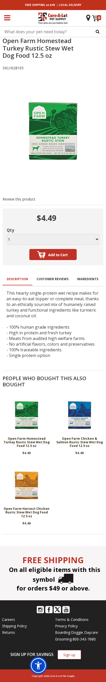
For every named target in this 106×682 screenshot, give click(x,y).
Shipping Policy (14, 625)
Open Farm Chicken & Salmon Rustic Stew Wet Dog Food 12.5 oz (79, 442)
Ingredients (87, 279)
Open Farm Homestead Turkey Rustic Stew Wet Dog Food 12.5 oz (27, 442)
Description (17, 279)
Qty (10, 230)
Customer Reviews (52, 279)
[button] (38, 665)
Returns (8, 632)
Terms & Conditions (72, 619)
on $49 (40, 5)
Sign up (69, 654)
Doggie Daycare (84, 632)
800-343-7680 (84, 639)
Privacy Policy (66, 625)
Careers (8, 619)
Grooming (63, 639)
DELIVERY (70, 5)
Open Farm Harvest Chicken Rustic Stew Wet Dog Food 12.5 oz (26, 512)
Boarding (62, 632)
